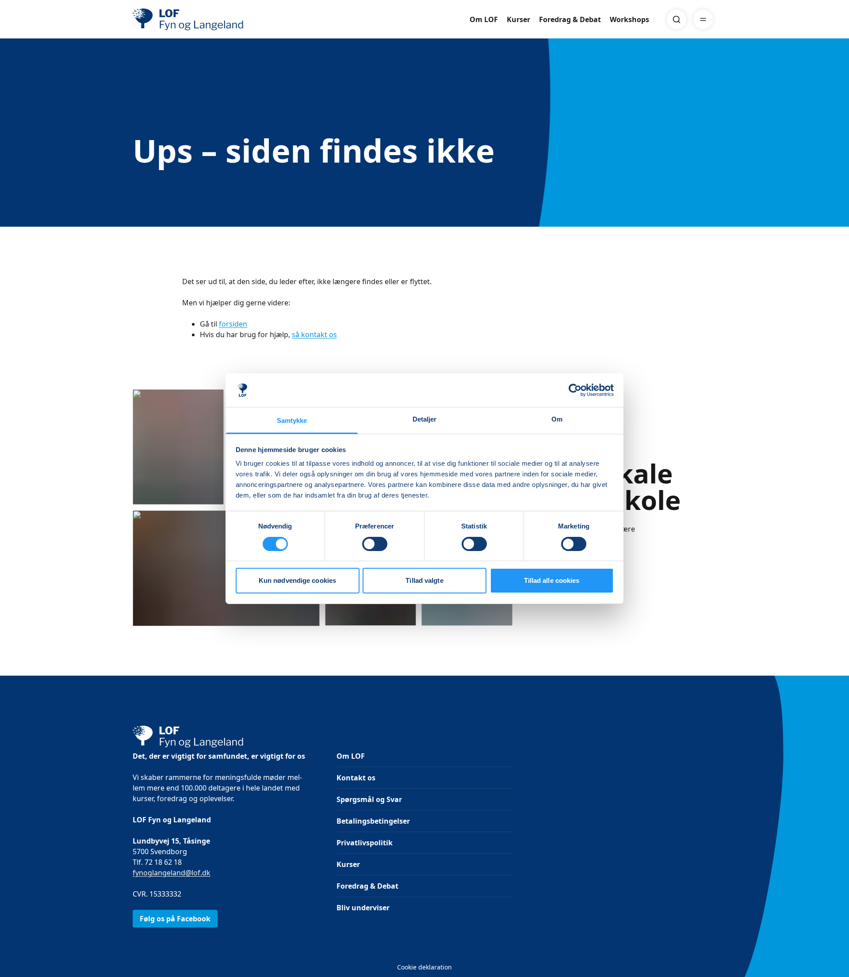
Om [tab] (556, 419)
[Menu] (703, 19)
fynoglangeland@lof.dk (171, 873)
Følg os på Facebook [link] (175, 919)
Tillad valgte (424, 580)
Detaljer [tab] (425, 419)
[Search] (676, 19)
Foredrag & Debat (570, 19)
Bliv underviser (363, 907)
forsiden (233, 324)
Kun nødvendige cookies (297, 580)
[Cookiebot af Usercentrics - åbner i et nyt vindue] (575, 390)
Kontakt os (356, 778)
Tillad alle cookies (552, 580)
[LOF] (197, 19)
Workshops (629, 19)
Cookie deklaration (424, 967)
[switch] (374, 544)
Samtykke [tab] (292, 420)
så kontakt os (314, 334)
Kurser (518, 19)
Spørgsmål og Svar (369, 799)
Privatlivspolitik (365, 843)
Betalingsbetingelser (373, 821)
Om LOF (484, 19)
